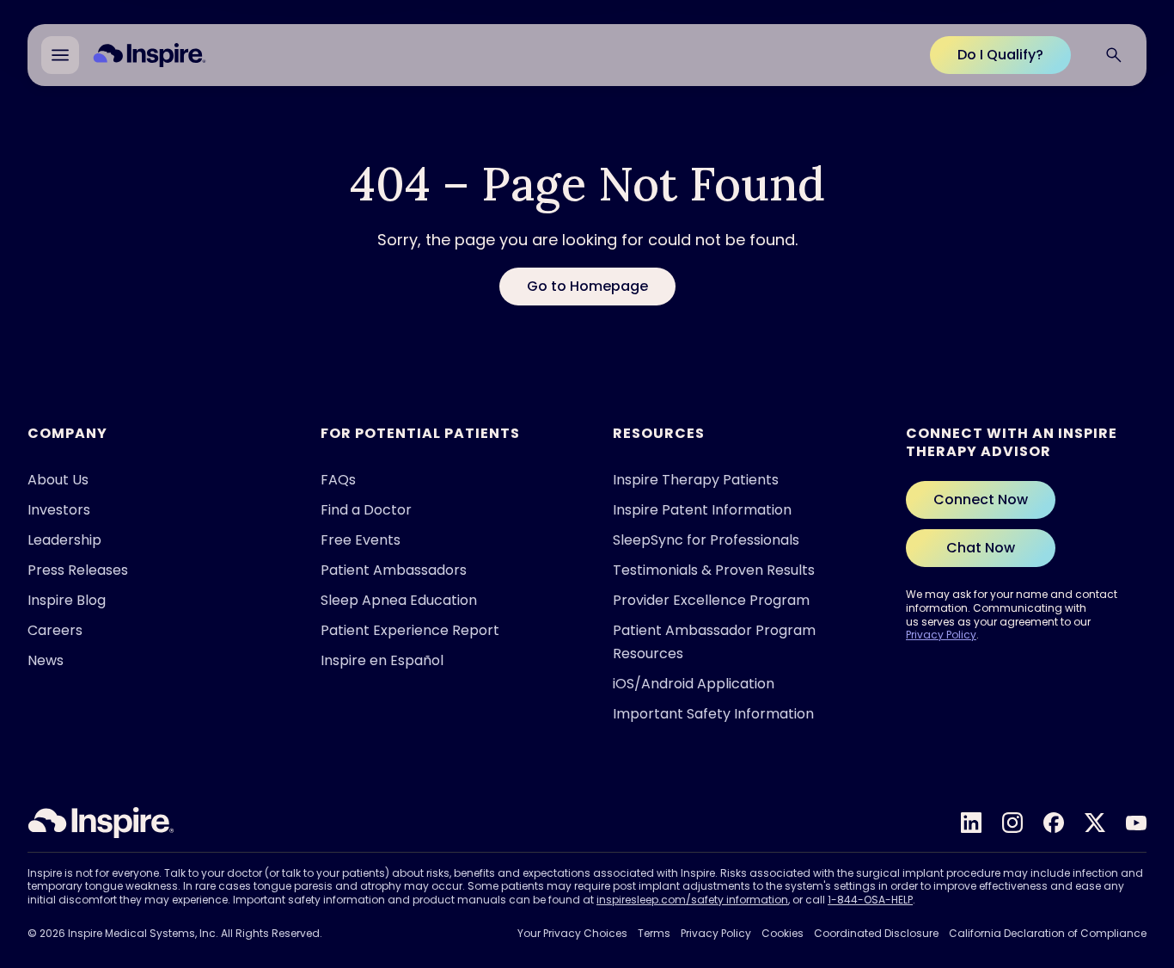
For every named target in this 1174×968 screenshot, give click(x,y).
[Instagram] (1012, 822)
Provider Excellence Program (711, 600)
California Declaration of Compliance (1047, 933)
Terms (654, 933)
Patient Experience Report (410, 630)
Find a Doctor (366, 510)
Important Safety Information (713, 714)
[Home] (149, 55)
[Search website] (1114, 55)
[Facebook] (1053, 822)
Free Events (361, 540)
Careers (55, 630)
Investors (59, 510)
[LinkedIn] (971, 822)
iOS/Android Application (693, 684)
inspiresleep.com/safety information (692, 899)
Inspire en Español (382, 660)
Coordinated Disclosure (876, 933)
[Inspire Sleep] (101, 822)
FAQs (338, 480)
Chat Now (980, 548)
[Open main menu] (60, 55)
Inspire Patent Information (702, 510)
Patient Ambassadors (394, 570)
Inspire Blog (67, 600)
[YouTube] (1136, 822)
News (46, 660)
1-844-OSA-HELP (870, 899)
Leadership (64, 540)
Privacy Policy (941, 634)
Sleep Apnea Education (399, 600)
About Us (58, 480)
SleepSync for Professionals (706, 540)
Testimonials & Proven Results (714, 570)
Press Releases (78, 570)
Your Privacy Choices (572, 933)
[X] (1095, 822)
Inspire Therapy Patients (696, 480)
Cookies (782, 933)
